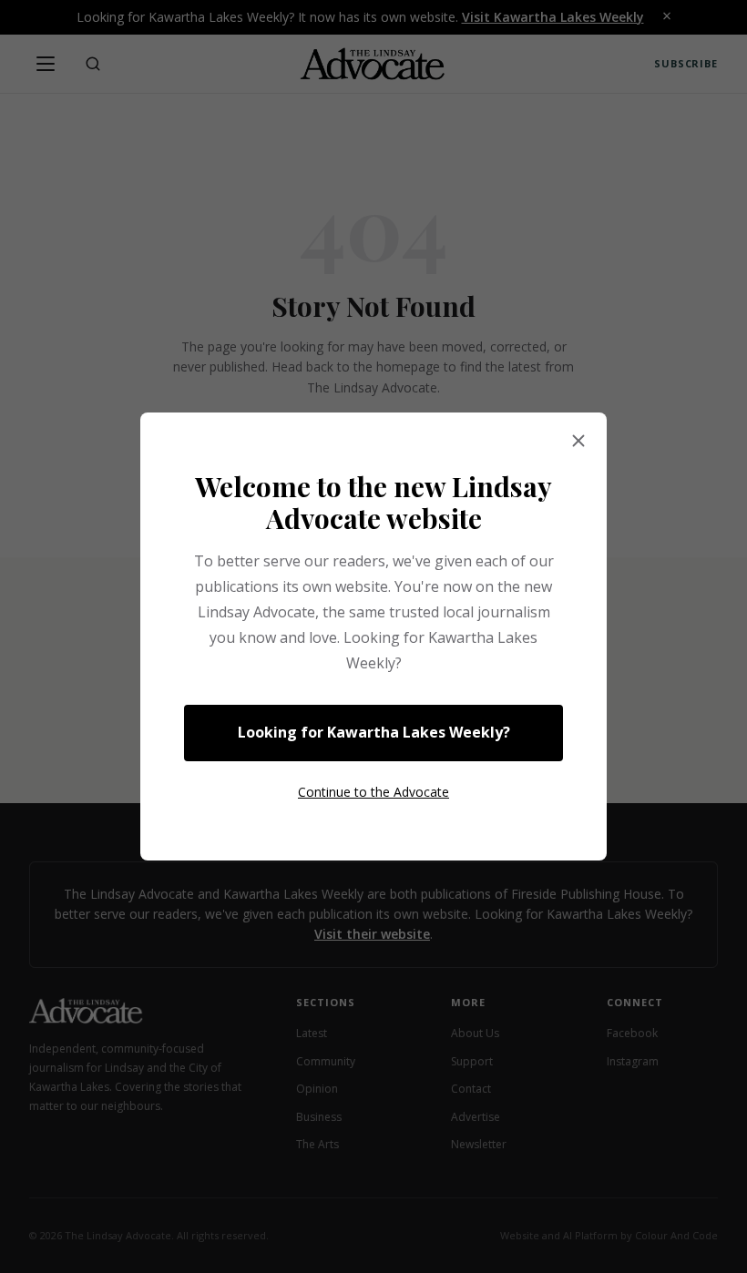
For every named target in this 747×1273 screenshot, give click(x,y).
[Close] (578, 441)
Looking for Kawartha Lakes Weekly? (374, 732)
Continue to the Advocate (373, 791)
